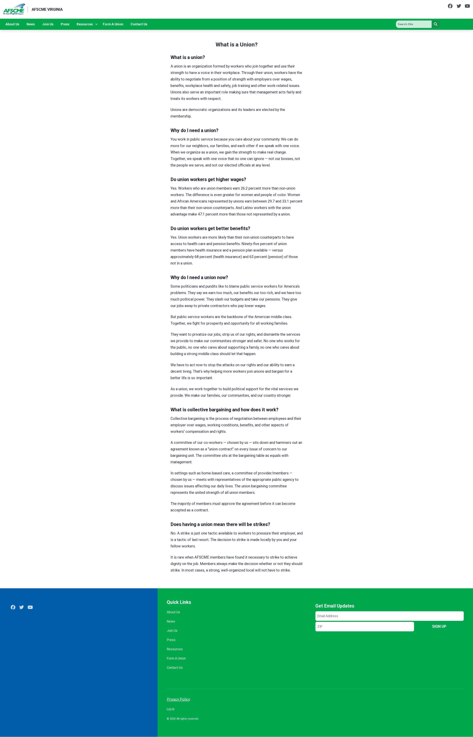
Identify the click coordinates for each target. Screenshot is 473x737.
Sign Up (439, 626)
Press (65, 24)
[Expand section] (96, 24)
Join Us (47, 24)
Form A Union (113, 24)
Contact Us (139, 24)
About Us (12, 24)
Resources (85, 24)
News (31, 24)
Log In (170, 709)
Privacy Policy (178, 699)
